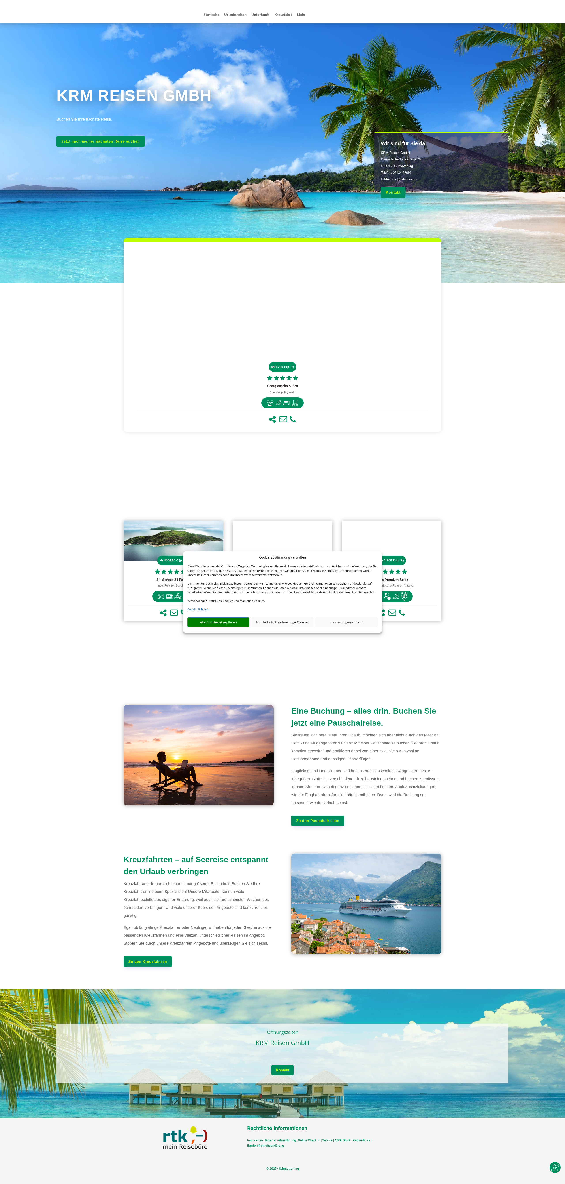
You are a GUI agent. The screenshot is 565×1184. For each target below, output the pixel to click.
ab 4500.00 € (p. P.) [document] (173, 560)
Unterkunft (260, 15)
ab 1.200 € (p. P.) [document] (282, 367)
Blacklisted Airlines (356, 1140)
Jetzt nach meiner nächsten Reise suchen (100, 141)
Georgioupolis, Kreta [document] (282, 392)
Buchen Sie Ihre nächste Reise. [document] (84, 119)
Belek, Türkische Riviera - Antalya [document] (391, 585)
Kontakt (393, 192)
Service (327, 1140)
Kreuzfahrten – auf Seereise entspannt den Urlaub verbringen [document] (196, 865)
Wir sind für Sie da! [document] (404, 143)
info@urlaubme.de (405, 179)
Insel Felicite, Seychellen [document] (173, 585)
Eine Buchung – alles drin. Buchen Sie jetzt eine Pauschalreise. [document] (363, 716)
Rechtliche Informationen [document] (277, 1128)
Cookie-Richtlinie (198, 609)
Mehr (301, 15)
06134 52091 (402, 172)
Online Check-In (309, 1140)
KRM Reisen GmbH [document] (282, 1043)
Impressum (255, 1140)
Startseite (211, 15)
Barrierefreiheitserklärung (265, 1145)
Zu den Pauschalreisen (317, 821)
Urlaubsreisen (235, 15)
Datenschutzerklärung (280, 1140)
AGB (338, 1140)
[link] (282, 337)
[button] (272, 419)
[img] (270, 403)
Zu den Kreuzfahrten (147, 961)
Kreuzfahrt (283, 15)
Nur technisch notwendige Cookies (282, 622)
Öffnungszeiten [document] (282, 1032)
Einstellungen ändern (347, 622)
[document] (282, 386)
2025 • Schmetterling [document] (284, 1168)
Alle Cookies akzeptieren (218, 622)
